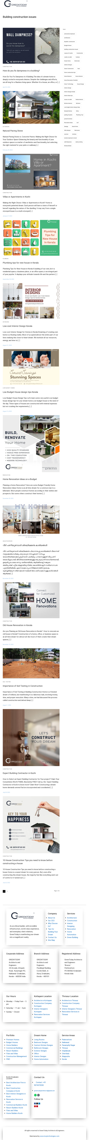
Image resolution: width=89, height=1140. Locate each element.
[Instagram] (37, 1103)
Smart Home (75, 126)
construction (7, 66)
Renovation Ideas (68, 122)
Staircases (77, 130)
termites (74, 134)
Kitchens (78, 103)
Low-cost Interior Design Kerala (17, 326)
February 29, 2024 (8, 150)
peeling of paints (68, 115)
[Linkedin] (39, 1103)
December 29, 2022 (8, 498)
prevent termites (68, 119)
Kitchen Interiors (68, 103)
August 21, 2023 (7, 345)
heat (79, 68)
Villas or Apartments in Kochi (16, 196)
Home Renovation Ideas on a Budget (20, 479)
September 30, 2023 (8, 279)
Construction (80, 53)
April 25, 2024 (6, 87)
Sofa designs (67, 130)
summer (66, 134)
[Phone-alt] (38, 1095)
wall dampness (68, 142)
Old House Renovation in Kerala (17, 625)
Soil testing (7, 682)
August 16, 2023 (7, 411)
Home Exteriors (68, 76)
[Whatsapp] (35, 1095)
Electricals (77, 61)
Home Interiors (79, 76)
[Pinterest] (37, 1106)
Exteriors (6, 126)
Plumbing (6, 258)
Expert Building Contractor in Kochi (19, 773)
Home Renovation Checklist (71, 80)
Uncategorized (7, 541)
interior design (67, 88)
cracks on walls (68, 57)
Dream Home (67, 61)
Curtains (78, 57)
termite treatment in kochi (70, 138)
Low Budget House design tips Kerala (20, 392)
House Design (80, 84)
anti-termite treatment (69, 34)
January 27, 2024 (7, 216)
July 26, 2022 (6, 883)
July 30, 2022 (6, 792)
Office (77, 111)
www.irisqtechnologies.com (49, 1136)
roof (77, 122)
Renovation (6, 475)
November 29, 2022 (8, 578)
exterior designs (68, 65)
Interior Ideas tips (68, 95)
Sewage (66, 126)
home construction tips (70, 72)
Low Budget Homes (9, 388)
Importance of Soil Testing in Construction (23, 686)
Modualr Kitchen (68, 111)
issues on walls (68, 99)
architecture (67, 38)
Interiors (6, 322)
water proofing (79, 142)
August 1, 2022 (7, 705)
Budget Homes (67, 45)
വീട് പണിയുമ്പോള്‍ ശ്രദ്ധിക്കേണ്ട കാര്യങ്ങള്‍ (25, 545)
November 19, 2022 (8, 644)
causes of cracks (68, 53)
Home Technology (68, 84)
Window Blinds (67, 146)
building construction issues (71, 49)
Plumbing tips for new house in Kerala (21, 262)
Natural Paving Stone (13, 130)
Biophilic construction (69, 41)
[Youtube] (35, 1106)
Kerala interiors (79, 99)
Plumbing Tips (79, 115)
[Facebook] (35, 1103)
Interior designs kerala (69, 92)
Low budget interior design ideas (72, 107)
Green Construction (69, 68)
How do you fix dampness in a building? (21, 70)
